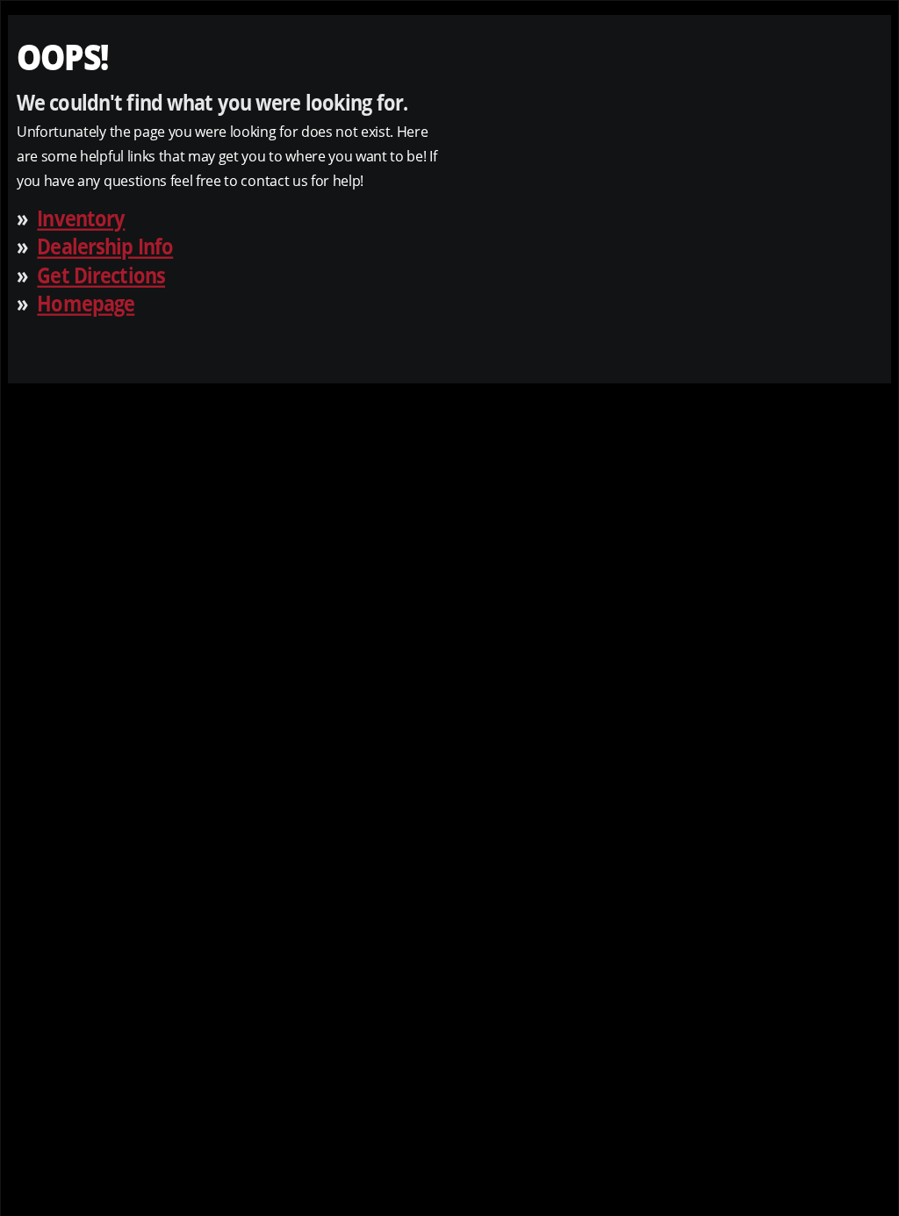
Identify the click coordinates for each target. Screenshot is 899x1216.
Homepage (85, 303)
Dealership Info (105, 246)
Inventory (81, 217)
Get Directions (101, 274)
